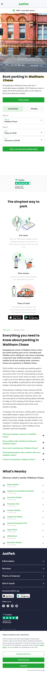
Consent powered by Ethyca (34, 670)
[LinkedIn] (16, 606)
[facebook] (3, 606)
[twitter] (12, 606)
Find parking (23, 100)
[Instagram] (8, 606)
